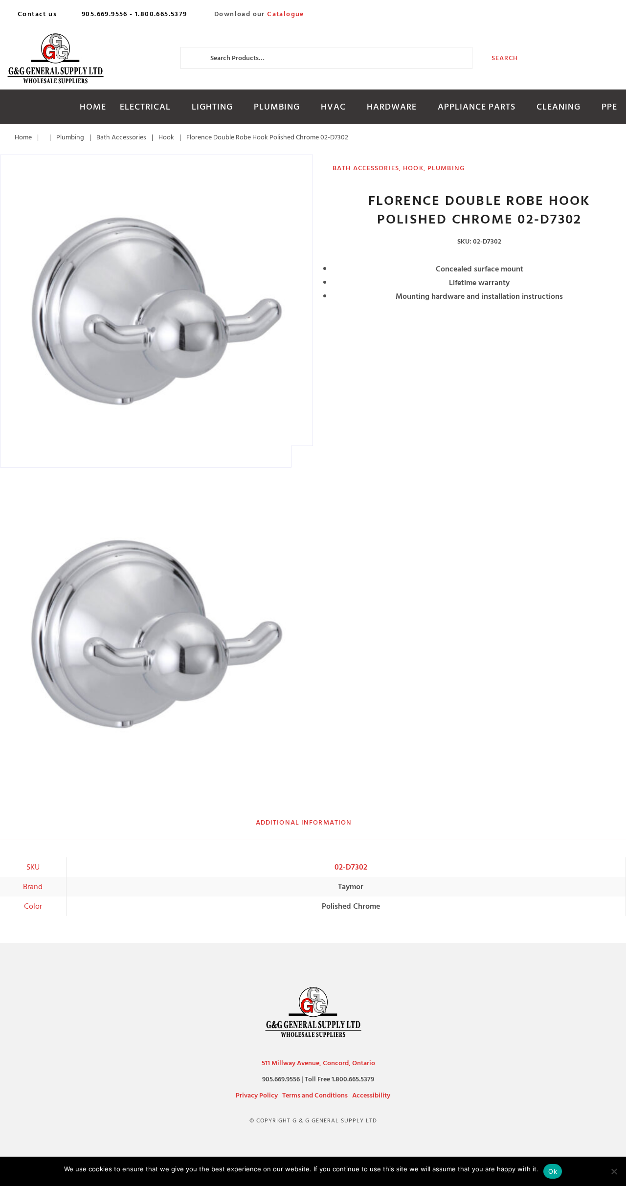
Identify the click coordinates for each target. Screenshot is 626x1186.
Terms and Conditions (315, 1095)
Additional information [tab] (304, 822)
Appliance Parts (476, 107)
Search (505, 58)
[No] (614, 1171)
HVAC (333, 107)
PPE (609, 107)
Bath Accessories (121, 137)
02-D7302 (351, 867)
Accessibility (371, 1095)
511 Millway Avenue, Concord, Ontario (318, 1063)
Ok (552, 1171)
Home (93, 107)
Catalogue (285, 14)
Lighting (212, 107)
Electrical (145, 107)
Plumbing (277, 107)
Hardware (392, 107)
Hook (166, 137)
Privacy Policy (257, 1095)
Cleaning (559, 107)
